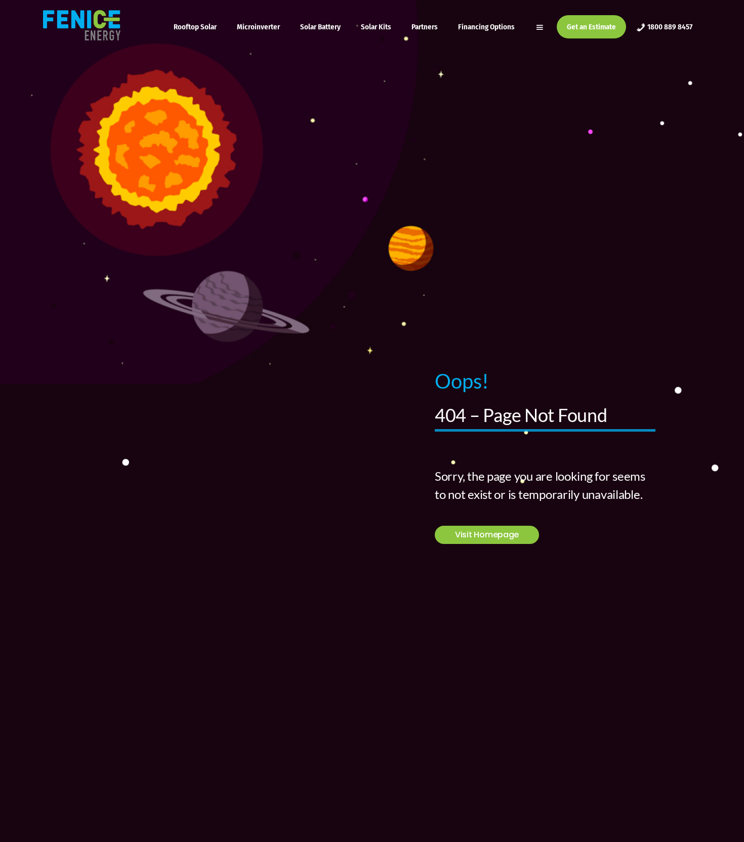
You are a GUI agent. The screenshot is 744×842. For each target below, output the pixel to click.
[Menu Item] (541, 26)
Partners (424, 26)
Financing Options (486, 26)
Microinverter (258, 26)
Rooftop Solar (195, 26)
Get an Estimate (591, 26)
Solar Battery (320, 26)
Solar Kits (376, 26)
